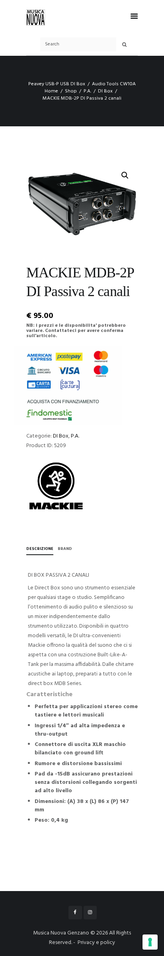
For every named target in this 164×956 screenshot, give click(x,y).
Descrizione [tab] (39, 549)
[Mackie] (56, 486)
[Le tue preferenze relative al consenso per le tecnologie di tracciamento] (150, 942)
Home (51, 91)
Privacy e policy (96, 942)
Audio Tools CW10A (114, 84)
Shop (71, 91)
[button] (125, 175)
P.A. (87, 91)
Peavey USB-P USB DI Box (56, 84)
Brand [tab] (65, 549)
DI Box (105, 91)
